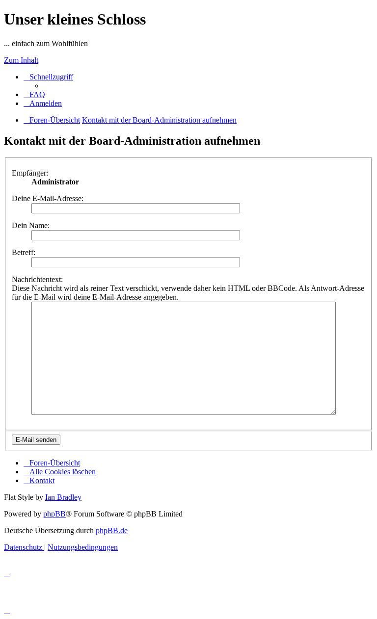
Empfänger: (30, 173)
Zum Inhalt (21, 60)
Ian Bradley (63, 497)
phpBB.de (112, 530)
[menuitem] (34, 94)
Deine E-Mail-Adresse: (47, 198)
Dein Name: (31, 225)
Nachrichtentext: (37, 279)
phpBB (54, 514)
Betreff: (23, 252)
